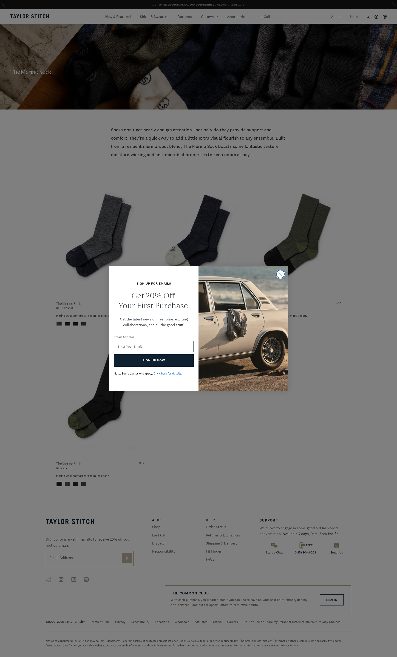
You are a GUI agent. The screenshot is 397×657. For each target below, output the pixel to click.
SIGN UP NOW (153, 360)
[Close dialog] (280, 274)
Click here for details (167, 373)
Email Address (124, 337)
